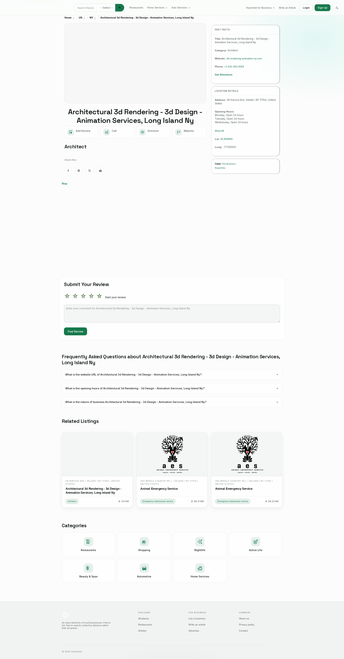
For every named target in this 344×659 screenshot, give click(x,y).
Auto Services (179, 7)
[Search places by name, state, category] (119, 7)
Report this (220, 168)
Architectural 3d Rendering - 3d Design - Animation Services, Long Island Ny (147, 17)
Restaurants (136, 7)
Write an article (197, 624)
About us (244, 618)
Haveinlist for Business (259, 7)
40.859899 (226, 139)
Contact (243, 630)
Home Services (155, 7)
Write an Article (287, 7)
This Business (229, 164)
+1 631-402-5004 (234, 66)
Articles (142, 630)
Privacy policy (246, 624)
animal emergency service (159, 488)
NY (91, 17)
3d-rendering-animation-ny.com (244, 58)
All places (143, 618)
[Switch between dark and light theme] (337, 7)
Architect (72, 501)
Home (67, 17)
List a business (196, 618)
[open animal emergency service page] (172, 454)
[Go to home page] (71, 7)
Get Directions (223, 74)
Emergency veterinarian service (157, 501)
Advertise (193, 630)
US (80, 17)
